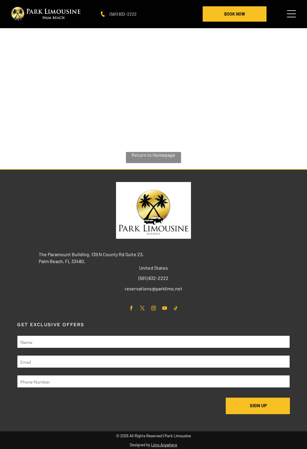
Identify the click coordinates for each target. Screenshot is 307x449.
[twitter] (142, 308)
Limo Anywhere (164, 444)
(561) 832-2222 (123, 14)
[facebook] (131, 308)
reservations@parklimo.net (153, 288)
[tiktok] (176, 308)
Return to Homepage (153, 155)
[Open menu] (291, 13)
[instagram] (153, 308)
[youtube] (164, 308)
